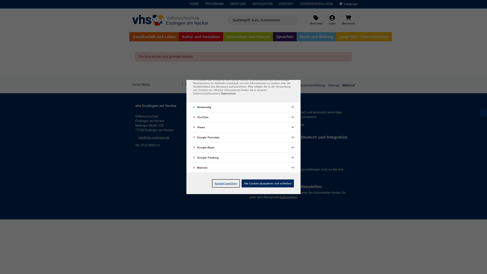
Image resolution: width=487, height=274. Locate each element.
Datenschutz (228, 93)
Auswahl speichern (226, 183)
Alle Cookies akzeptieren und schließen (267, 183)
